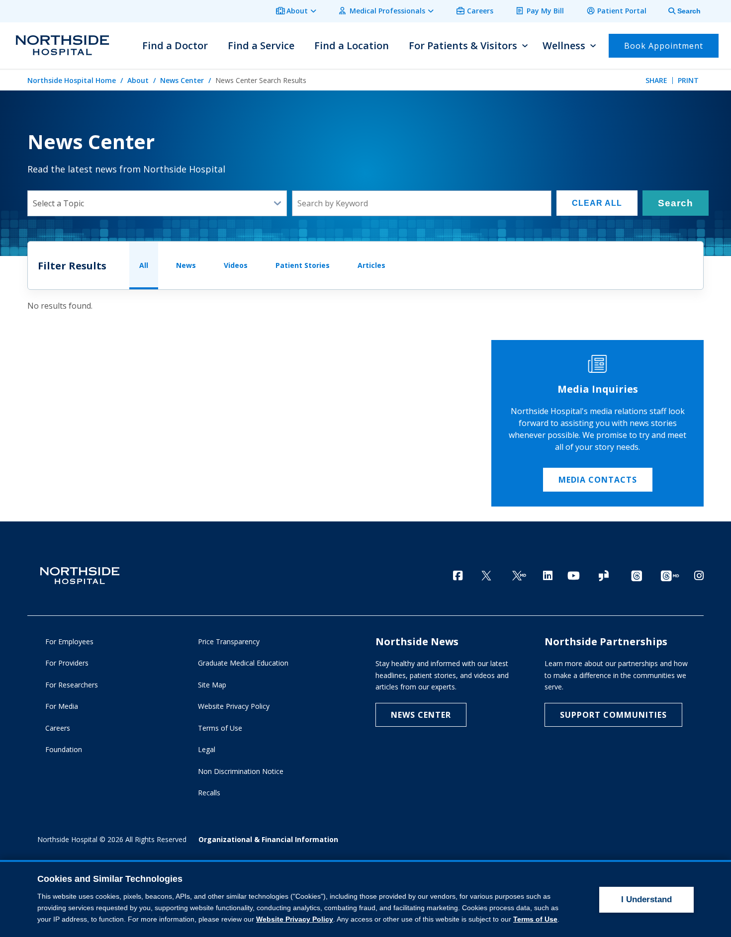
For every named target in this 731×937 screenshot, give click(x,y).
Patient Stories (302, 265)
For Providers (67, 663)
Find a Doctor (175, 45)
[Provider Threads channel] (669, 576)
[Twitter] (486, 576)
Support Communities (613, 714)
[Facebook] (457, 575)
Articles (371, 265)
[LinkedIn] (547, 575)
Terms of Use (220, 728)
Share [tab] (656, 80)
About (297, 10)
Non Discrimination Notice (240, 771)
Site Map (212, 684)
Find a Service (261, 45)
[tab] (679, 11)
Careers (480, 10)
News (186, 265)
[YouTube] (573, 575)
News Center (182, 80)
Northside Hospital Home (71, 80)
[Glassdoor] (604, 576)
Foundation (63, 749)
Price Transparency (229, 641)
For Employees (69, 641)
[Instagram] (699, 575)
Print (688, 80)
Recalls (209, 792)
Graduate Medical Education (243, 663)
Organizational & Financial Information (268, 839)
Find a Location (351, 45)
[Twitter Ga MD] (519, 576)
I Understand (646, 899)
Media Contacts (597, 479)
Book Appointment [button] (663, 45)
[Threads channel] (636, 576)
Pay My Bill (545, 10)
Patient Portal (621, 10)
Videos (236, 265)
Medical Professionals (387, 10)
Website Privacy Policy (234, 706)
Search (675, 203)
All (143, 265)
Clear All (597, 203)
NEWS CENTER (421, 714)
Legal (206, 749)
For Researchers (71, 684)
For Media (61, 706)
